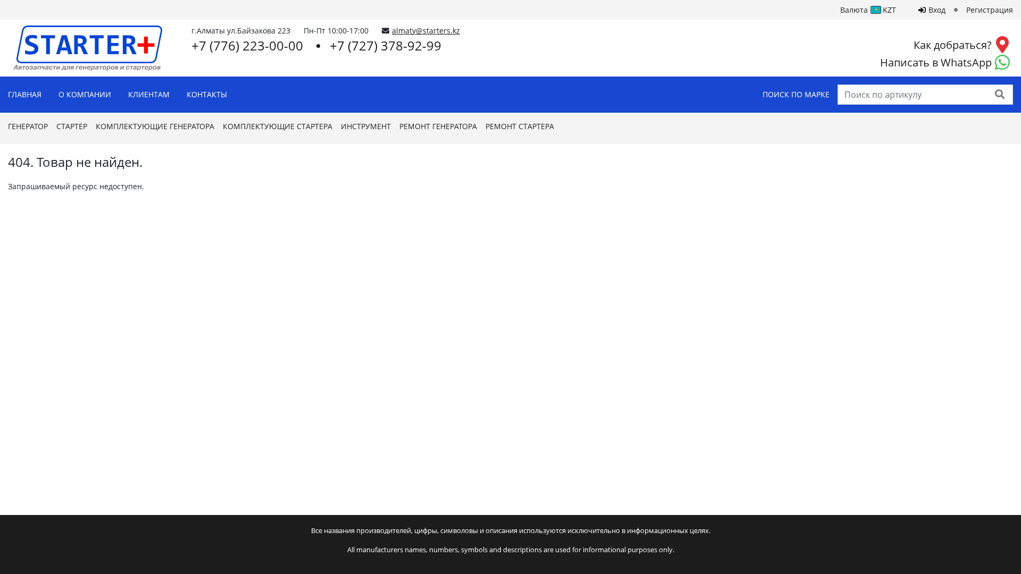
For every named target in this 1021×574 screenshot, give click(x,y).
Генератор (28, 126)
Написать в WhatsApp (936, 62)
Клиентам (149, 94)
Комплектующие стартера (277, 126)
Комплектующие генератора (155, 126)
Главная (24, 94)
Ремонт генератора (438, 126)
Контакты (207, 94)
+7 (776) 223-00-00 (247, 45)
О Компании (84, 94)
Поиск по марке (796, 94)
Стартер (71, 126)
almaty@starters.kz (426, 31)
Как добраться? (953, 45)
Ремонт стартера (520, 126)
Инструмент (366, 126)
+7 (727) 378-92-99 (385, 45)
